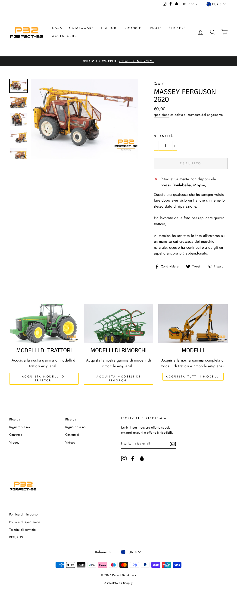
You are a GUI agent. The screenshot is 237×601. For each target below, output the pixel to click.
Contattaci (16, 434)
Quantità (164, 136)
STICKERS (177, 28)
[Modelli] (193, 323)
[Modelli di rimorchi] (118, 323)
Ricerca (14, 419)
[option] (118, 61)
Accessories (65, 36)
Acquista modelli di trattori (44, 378)
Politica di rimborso (23, 514)
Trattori (109, 28)
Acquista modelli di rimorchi (118, 378)
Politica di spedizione (24, 522)
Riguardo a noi (20, 427)
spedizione (161, 114)
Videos (14, 442)
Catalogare (81, 28)
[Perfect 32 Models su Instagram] (124, 458)
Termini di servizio (22, 529)
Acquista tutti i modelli (193, 376)
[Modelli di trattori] (44, 323)
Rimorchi (134, 28)
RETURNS (16, 537)
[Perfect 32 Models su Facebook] (133, 458)
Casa (57, 28)
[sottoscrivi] (173, 444)
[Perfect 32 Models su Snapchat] (142, 458)
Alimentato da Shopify (118, 583)
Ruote (156, 28)
